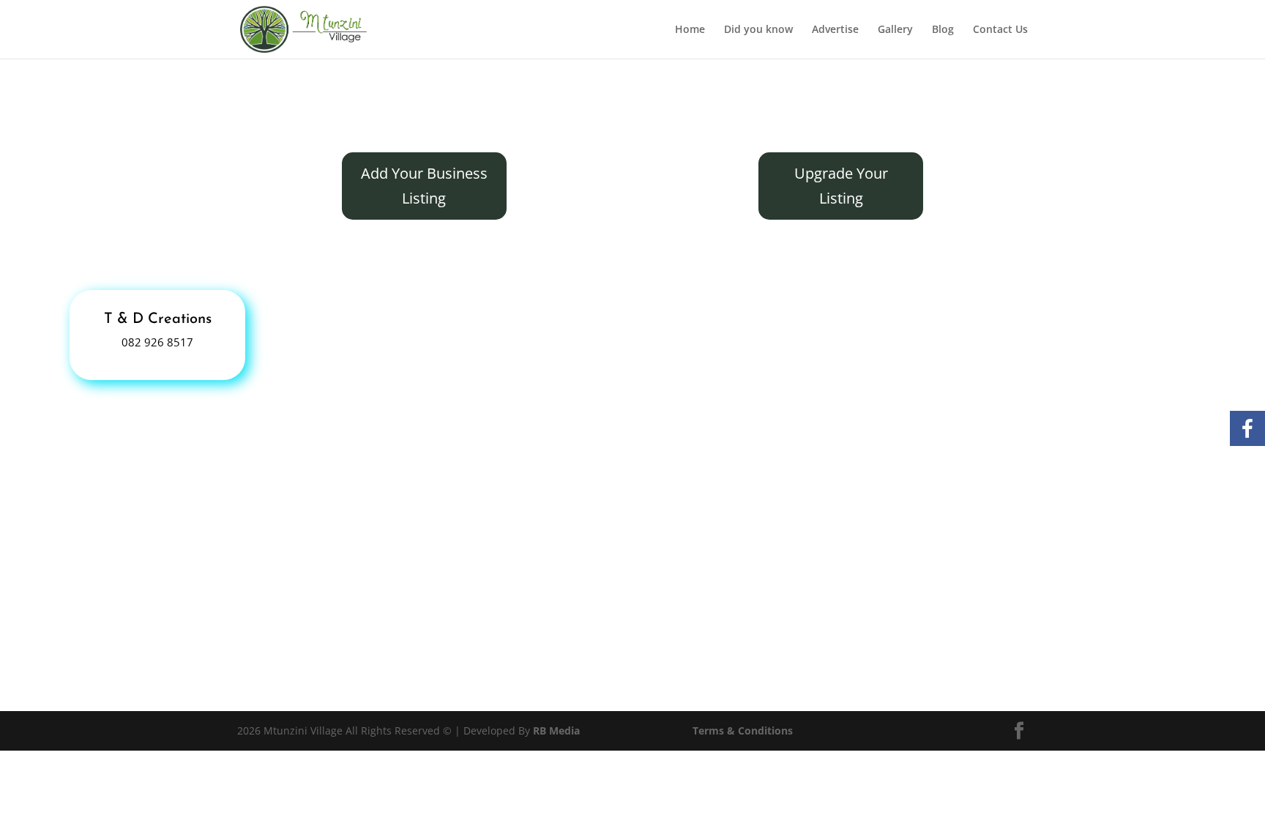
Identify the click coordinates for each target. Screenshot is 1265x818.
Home (690, 30)
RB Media (556, 730)
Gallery (895, 30)
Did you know (758, 30)
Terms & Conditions (743, 730)
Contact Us (1000, 30)
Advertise (835, 30)
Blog (943, 30)
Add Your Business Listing (424, 185)
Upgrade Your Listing (841, 185)
